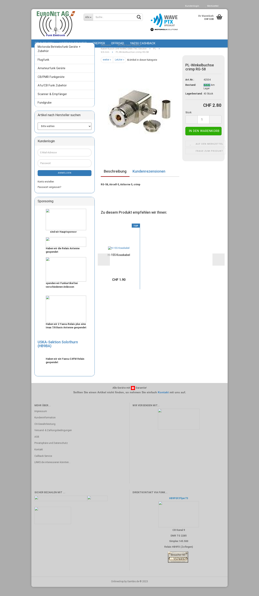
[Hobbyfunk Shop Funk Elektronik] (55, 24)
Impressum (40, 411)
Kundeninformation (45, 417)
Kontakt (163, 392)
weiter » (107, 59)
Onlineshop (117, 581)
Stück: (188, 112)
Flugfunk (43, 60)
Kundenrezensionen (149, 171)
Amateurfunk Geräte (51, 68)
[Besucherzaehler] (178, 557)
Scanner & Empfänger (52, 94)
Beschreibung (115, 171)
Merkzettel (212, 6)
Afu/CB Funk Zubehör (52, 85)
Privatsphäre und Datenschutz (51, 443)
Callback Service (43, 456)
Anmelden (64, 173)
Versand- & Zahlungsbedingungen (53, 430)
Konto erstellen (46, 181)
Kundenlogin (191, 6)
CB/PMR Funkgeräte (51, 77)
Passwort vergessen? (49, 187)
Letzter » (119, 59)
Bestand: (190, 85)
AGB (36, 436)
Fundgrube (45, 102)
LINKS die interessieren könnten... (52, 462)
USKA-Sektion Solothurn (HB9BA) (58, 344)
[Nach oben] (248, 590)
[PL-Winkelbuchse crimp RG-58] (140, 108)
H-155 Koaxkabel (119, 255)
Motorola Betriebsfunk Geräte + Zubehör (59, 49)
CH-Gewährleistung (44, 424)
